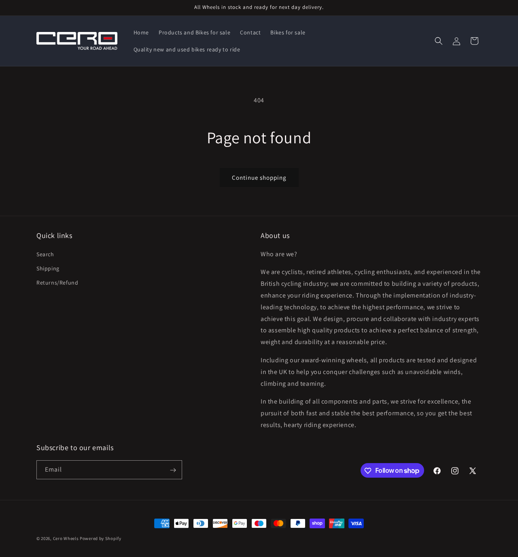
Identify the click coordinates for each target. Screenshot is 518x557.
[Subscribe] (173, 470)
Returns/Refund (57, 282)
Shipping (47, 268)
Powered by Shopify (100, 538)
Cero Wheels (66, 538)
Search (45, 253)
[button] (439, 41)
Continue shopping (259, 177)
